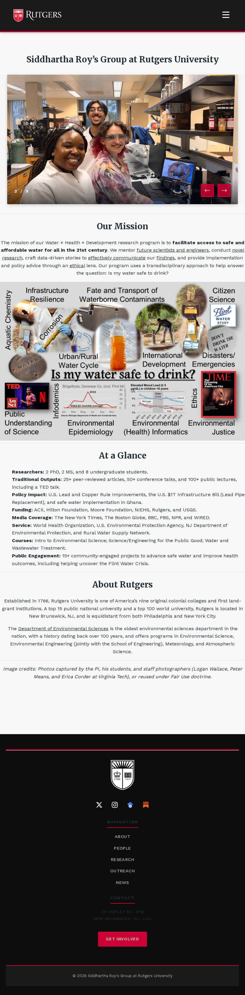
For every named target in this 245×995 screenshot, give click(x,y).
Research (122, 859)
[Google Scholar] (130, 804)
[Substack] (145, 804)
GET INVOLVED (122, 938)
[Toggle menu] (226, 14)
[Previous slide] (207, 190)
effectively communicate (117, 258)
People (122, 848)
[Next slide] (224, 190)
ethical (77, 265)
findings (166, 258)
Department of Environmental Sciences (63, 628)
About (122, 836)
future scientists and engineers (173, 250)
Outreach (122, 870)
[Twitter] (99, 804)
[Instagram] (114, 804)
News (122, 882)
